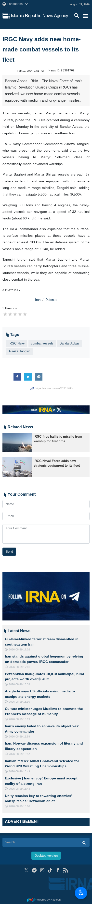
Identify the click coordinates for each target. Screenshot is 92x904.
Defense (51, 300)
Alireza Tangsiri (19, 351)
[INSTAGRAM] (42, 870)
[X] (26, 870)
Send (9, 551)
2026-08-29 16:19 (19, 719)
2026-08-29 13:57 (19, 754)
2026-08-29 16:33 (19, 684)
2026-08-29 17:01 (19, 667)
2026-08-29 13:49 (19, 771)
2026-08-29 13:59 (19, 736)
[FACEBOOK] (57, 870)
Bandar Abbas (69, 343)
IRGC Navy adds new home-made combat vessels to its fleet (41, 49)
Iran (37, 300)
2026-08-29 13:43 (19, 788)
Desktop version (46, 855)
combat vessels (42, 343)
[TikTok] (50, 870)
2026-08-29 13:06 (19, 806)
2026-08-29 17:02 (19, 649)
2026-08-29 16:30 (19, 701)
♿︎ (81, 892)
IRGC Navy (17, 343)
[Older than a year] (17, 442)
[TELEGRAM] (34, 870)
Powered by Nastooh (48, 899)
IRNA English (39, 16)
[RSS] (65, 870)
